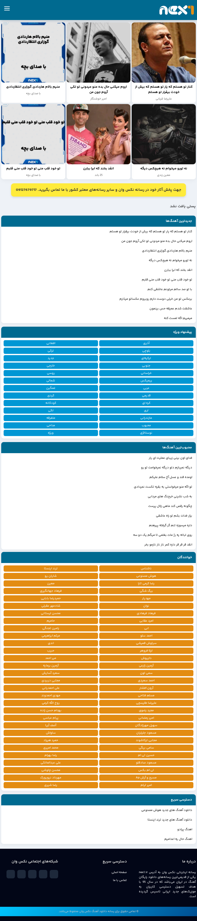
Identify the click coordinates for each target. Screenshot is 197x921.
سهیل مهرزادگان (146, 725)
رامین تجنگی (50, 628)
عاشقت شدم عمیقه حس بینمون (170, 308)
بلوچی (146, 350)
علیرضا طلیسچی (146, 703)
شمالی (50, 380)
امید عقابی (146, 620)
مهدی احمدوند (50, 695)
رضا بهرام (50, 755)
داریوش (146, 658)
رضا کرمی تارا (146, 583)
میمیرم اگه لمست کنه (178, 318)
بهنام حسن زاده (51, 710)
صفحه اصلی (119, 872)
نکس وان (85, 911)
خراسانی (146, 373)
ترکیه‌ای (146, 358)
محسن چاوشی (50, 770)
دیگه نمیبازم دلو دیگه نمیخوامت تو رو (166, 467)
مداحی (51, 425)
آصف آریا (50, 725)
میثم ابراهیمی (51, 635)
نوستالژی (146, 433)
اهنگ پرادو (184, 829)
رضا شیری (50, 785)
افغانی (50, 343)
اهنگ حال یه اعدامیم (178, 839)
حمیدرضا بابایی (51, 598)
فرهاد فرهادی (146, 613)
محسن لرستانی (51, 613)
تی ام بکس (146, 770)
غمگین (50, 388)
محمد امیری (50, 747)
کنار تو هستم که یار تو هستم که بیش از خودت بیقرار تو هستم (151, 231)
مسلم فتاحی (146, 695)
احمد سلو (146, 635)
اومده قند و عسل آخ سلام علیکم (170, 477)
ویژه (51, 433)
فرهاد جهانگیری (51, 591)
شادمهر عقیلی (50, 605)
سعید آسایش (51, 673)
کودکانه (50, 403)
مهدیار (146, 598)
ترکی (51, 350)
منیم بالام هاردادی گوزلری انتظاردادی (167, 250)
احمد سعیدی (146, 680)
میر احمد (50, 658)
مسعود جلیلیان (146, 732)
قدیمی (146, 395)
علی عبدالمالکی (51, 762)
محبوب (146, 425)
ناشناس (146, 568)
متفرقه (50, 418)
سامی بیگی (146, 747)
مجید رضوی (146, 710)
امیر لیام (146, 785)
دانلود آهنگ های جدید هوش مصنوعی (166, 810)
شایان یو (51, 576)
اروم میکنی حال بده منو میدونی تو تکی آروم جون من (156, 241)
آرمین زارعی (146, 665)
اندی (51, 643)
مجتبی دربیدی (51, 680)
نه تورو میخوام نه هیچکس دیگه (170, 260)
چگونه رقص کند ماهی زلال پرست (170, 506)
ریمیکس (146, 380)
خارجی (51, 365)
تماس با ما (120, 880)
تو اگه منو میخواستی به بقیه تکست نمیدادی (163, 486)
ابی (146, 628)
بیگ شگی (146, 591)
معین (51, 583)
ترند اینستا (51, 568)
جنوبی (146, 365)
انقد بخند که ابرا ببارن (178, 270)
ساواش (51, 732)
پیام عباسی (51, 718)
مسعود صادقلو (146, 762)
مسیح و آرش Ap (146, 777)
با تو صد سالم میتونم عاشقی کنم (170, 289)
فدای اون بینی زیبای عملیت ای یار (170, 458)
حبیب (50, 650)
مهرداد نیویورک (50, 777)
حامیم (51, 620)
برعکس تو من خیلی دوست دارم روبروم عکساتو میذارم (155, 299)
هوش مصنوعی (146, 576)
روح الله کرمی (51, 703)
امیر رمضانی (146, 718)
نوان (146, 605)
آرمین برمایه (51, 665)
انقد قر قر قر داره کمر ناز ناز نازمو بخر (168, 544)
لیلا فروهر (146, 650)
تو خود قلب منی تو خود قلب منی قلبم (167, 279)
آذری (146, 343)
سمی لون (146, 673)
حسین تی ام (146, 755)
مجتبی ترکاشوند (146, 740)
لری (146, 410)
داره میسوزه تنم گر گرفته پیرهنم (170, 525)
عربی (146, 388)
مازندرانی (146, 418)
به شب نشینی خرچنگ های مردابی (170, 496)
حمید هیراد (50, 740)
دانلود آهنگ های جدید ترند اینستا (170, 819)
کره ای (146, 403)
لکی (51, 410)
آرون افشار (146, 688)
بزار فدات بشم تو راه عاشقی (174, 515)
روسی (51, 373)
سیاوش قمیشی (146, 643)
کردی (50, 395)
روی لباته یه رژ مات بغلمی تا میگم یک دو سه (162, 535)
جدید (51, 358)
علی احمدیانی (51, 688)
